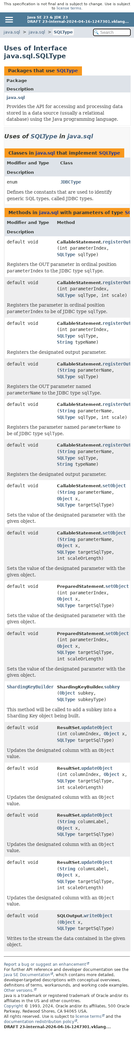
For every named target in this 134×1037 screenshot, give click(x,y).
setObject (114, 485)
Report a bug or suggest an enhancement (45, 964)
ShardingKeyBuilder (30, 686)
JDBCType (70, 182)
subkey (112, 686)
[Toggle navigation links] (8, 19)
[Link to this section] (97, 136)
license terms (69, 8)
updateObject (97, 727)
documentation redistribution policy (39, 1021)
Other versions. (19, 990)
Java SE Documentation (27, 975)
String (65, 342)
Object (65, 498)
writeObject (98, 915)
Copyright (13, 1006)
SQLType (63, 32)
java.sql (12, 32)
